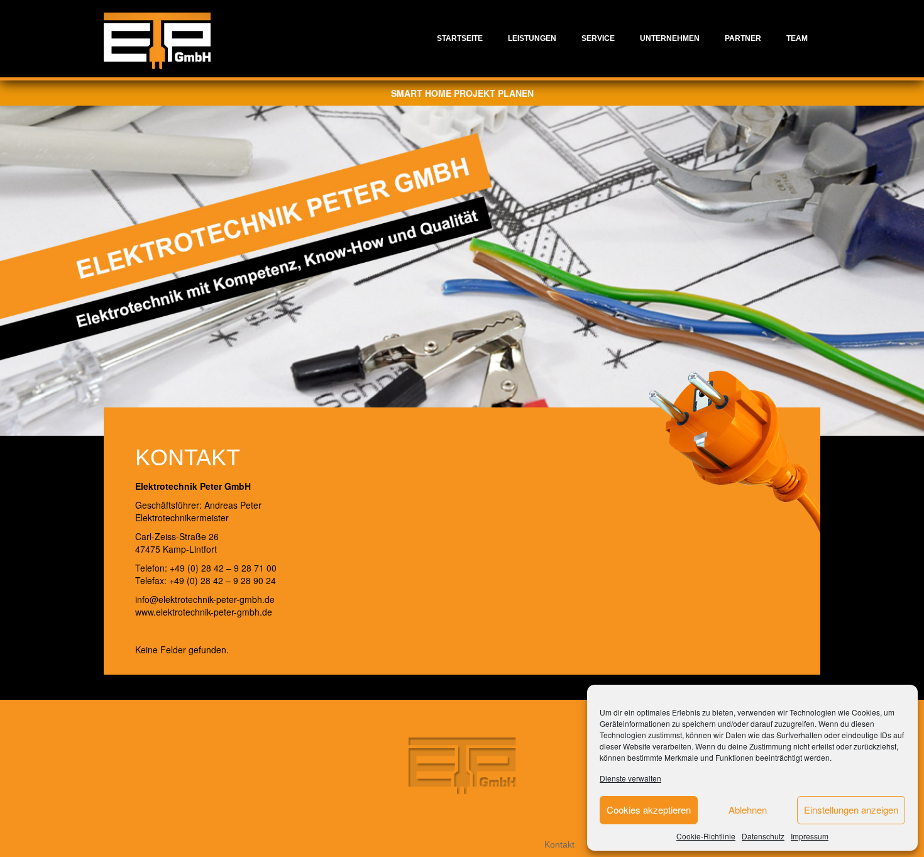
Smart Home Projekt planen (462, 93)
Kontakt (559, 844)
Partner (743, 38)
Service (598, 38)
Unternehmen (670, 38)
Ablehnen (748, 809)
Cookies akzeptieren (649, 809)
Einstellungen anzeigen (851, 809)
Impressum (809, 836)
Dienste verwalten (630, 778)
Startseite (460, 38)
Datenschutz (763, 836)
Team (797, 38)
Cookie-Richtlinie (705, 836)
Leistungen (532, 38)
